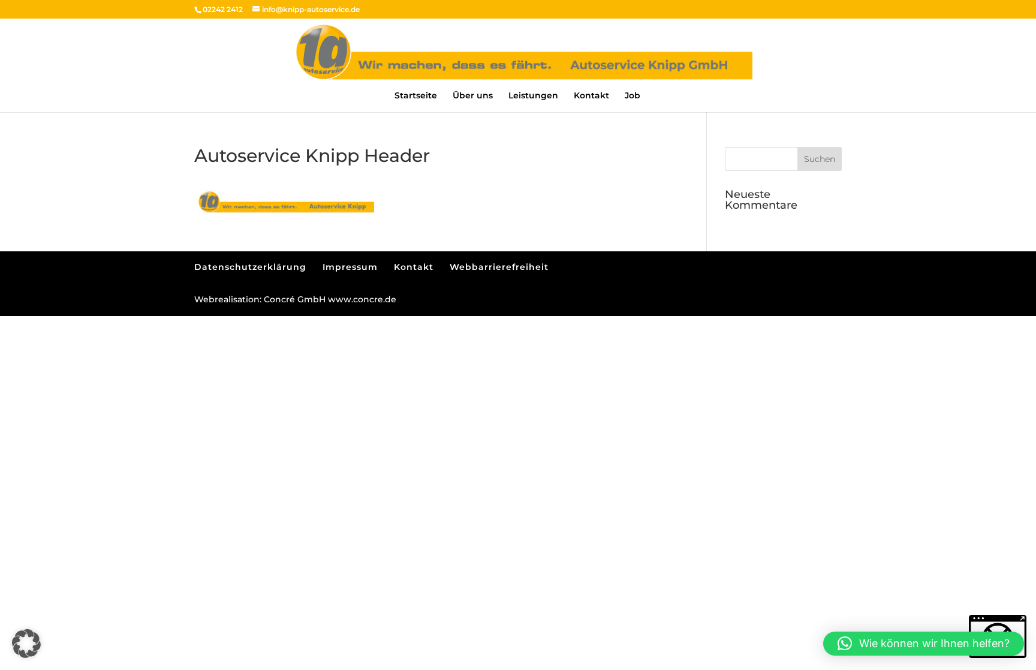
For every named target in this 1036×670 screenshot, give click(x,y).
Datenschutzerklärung (250, 267)
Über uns (473, 96)
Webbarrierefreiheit (499, 267)
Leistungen (533, 96)
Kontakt (591, 96)
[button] (819, 159)
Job (632, 96)
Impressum (350, 267)
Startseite (415, 96)
